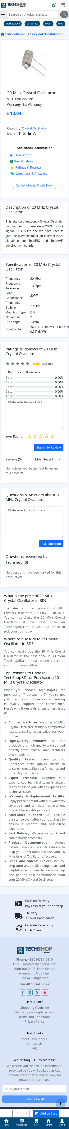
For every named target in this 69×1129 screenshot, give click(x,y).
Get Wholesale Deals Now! (34, 185)
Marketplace (13, 23)
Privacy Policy (34, 1021)
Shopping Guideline (34, 1008)
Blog (60, 23)
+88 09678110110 (40, 959)
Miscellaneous (18, 34)
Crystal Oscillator (45, 34)
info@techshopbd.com (39, 964)
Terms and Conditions (34, 1017)
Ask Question (51, 544)
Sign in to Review (48, 447)
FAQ (35, 1048)
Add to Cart (48, 1113)
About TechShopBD (34, 1039)
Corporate (32, 23)
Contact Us (35, 1044)
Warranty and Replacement (34, 1012)
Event (48, 23)
